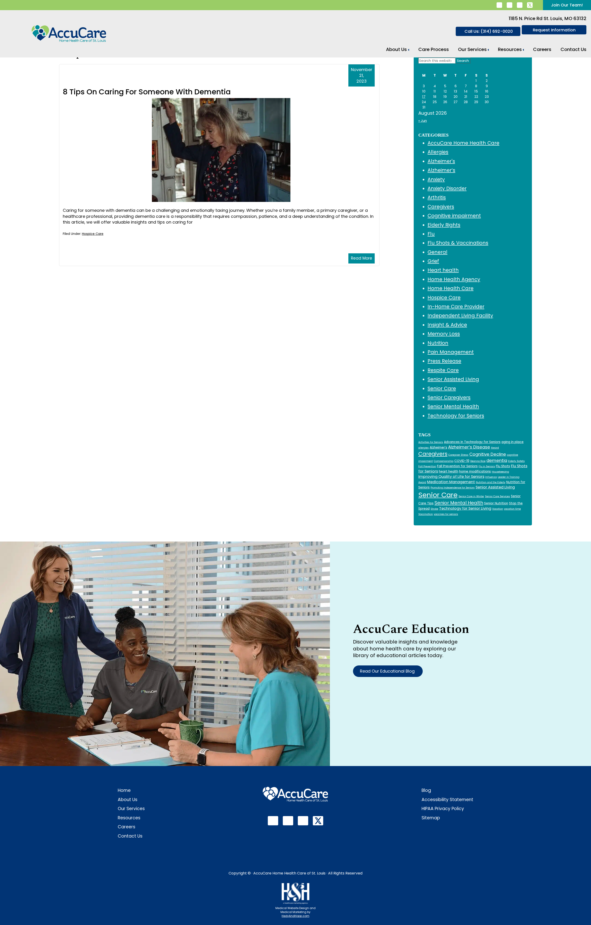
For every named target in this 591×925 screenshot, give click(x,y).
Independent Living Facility (460, 315)
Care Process (433, 49)
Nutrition (438, 343)
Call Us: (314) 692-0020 (488, 31)
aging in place (512, 442)
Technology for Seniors (456, 415)
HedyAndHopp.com (295, 916)
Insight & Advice (447, 324)
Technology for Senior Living (465, 508)
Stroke (434, 509)
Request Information (554, 30)
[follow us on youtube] (519, 5)
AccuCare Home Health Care (463, 143)
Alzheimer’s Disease (469, 447)
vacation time (512, 509)
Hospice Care (92, 233)
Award (495, 447)
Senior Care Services (497, 496)
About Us (396, 49)
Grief (433, 261)
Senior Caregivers (449, 397)
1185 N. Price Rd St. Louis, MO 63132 (547, 18)
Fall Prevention (427, 466)
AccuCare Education (411, 629)
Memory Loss (444, 333)
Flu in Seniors (487, 466)
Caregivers (441, 206)
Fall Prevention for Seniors (457, 466)
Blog (426, 790)
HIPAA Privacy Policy (443, 808)
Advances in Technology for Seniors (472, 442)
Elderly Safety (516, 461)
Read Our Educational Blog (388, 671)
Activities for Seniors (430, 442)
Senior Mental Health (453, 406)
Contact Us (573, 49)
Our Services (472, 49)
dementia (496, 460)
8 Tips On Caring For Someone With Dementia (147, 92)
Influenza (491, 477)
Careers (542, 49)
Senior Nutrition (496, 503)
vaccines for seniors (446, 514)
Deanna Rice (477, 461)
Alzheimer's (441, 161)
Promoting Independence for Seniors (453, 487)
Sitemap (431, 818)
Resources (510, 49)
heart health (448, 471)
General (437, 252)
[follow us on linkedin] (499, 5)
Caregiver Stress (458, 455)
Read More (361, 258)
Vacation (497, 509)
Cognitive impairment (454, 215)
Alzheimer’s (441, 170)
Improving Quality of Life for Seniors (451, 476)
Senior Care (442, 388)
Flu (431, 234)
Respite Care (443, 370)
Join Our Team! (567, 5)
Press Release (444, 361)
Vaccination (425, 514)
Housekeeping (500, 471)
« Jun (422, 120)
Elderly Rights (444, 225)
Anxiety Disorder (447, 188)
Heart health (443, 270)
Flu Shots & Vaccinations (458, 242)
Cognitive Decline (487, 454)
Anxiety (436, 179)
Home (124, 790)
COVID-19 (461, 461)
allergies (423, 447)
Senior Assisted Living (453, 379)
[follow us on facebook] (509, 5)
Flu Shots (503, 466)
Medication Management (451, 482)
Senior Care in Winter (471, 496)
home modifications (475, 471)
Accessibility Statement (447, 799)
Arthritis (437, 197)
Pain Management (451, 352)
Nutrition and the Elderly (490, 482)
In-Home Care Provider (456, 306)
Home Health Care (450, 288)
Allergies (438, 152)
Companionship (443, 461)
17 (423, 96)
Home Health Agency (454, 279)
